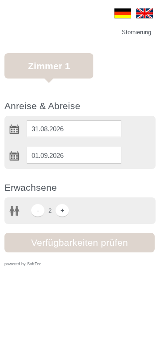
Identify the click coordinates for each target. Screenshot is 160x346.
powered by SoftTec (22, 264)
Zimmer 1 (49, 66)
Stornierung (136, 32)
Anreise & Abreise (42, 106)
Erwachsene (30, 187)
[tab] (48, 70)
